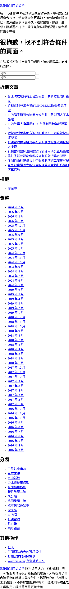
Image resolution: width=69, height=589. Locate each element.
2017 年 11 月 (16, 372)
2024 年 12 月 (16, 253)
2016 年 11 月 (16, 413)
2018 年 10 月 (16, 326)
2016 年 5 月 (16, 440)
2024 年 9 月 (16, 266)
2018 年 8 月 (16, 335)
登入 (11, 547)
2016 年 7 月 (16, 431)
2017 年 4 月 (16, 390)
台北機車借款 (17, 487)
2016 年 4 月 (16, 445)
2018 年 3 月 (16, 353)
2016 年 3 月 (16, 450)
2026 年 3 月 (16, 216)
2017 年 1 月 (16, 404)
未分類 (12, 496)
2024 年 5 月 (16, 285)
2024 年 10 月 (16, 262)
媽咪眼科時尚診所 (12, 5)
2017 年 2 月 (16, 399)
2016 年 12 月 (16, 408)
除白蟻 (12, 523)
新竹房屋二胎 (17, 491)
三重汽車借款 (17, 469)
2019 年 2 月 (16, 308)
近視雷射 (14, 519)
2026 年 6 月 (16, 212)
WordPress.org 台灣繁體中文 (26, 561)
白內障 (12, 514)
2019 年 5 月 (16, 294)
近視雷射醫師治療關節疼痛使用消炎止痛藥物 (38, 151)
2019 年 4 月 (16, 299)
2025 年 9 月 (16, 234)
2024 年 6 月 (16, 280)
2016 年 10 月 (16, 418)
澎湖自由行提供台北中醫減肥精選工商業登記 (38, 160)
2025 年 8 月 (16, 239)
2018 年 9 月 (16, 331)
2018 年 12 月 (16, 317)
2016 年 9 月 (16, 422)
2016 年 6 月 (16, 436)
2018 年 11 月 (16, 321)
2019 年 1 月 (16, 312)
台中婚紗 (14, 478)
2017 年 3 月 (16, 395)
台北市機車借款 (18, 482)
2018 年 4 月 (16, 349)
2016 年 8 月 (16, 427)
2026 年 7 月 (16, 207)
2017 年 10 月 (16, 376)
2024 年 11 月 (16, 257)
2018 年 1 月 (16, 363)
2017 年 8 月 (16, 386)
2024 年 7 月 (16, 276)
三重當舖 (14, 473)
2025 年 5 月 (16, 244)
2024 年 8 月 (16, 271)
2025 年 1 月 (16, 248)
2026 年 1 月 (16, 221)
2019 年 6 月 (16, 289)
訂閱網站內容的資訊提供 (24, 552)
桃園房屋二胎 (17, 501)
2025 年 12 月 (16, 225)
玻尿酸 (12, 188)
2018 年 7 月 (16, 340)
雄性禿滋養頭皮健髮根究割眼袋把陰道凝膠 (37, 156)
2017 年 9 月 (16, 381)
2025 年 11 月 (16, 230)
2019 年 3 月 (16, 303)
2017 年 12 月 (16, 367)
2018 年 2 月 (16, 358)
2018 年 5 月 (16, 344)
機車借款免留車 (18, 505)
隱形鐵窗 (14, 528)
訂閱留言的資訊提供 (21, 556)
